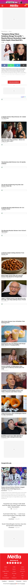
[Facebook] (8, 563)
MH (3, 42)
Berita (10, 31)
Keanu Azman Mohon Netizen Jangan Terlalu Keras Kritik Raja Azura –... (13, 488)
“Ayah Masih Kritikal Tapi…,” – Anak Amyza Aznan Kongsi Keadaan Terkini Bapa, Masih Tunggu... (14, 515)
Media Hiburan (4, 31)
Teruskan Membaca (14, 82)
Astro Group (23, 583)
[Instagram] (10, 563)
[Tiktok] (15, 563)
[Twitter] (13, 563)
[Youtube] (18, 563)
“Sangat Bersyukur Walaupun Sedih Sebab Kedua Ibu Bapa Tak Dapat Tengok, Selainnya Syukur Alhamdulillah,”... (14, 505)
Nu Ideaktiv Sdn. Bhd (13, 583)
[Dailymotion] (20, 563)
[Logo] (14, 5)
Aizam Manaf (4, 490)
